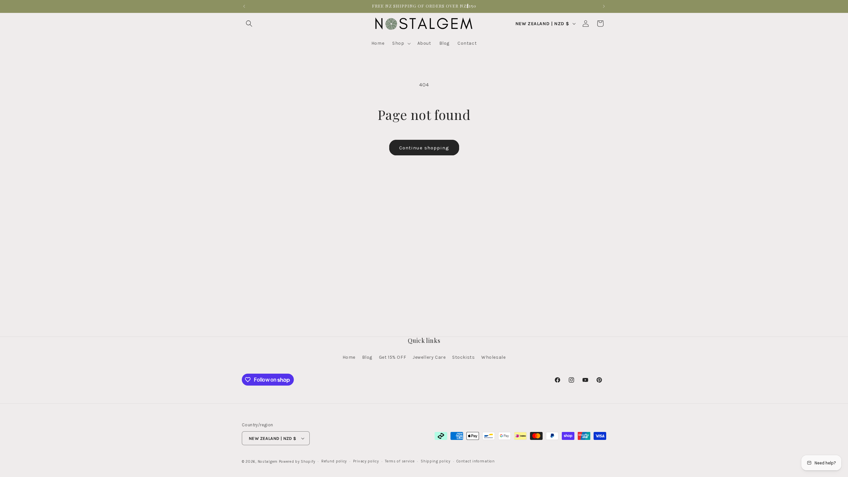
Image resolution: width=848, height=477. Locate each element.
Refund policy (334, 461)
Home (349, 357)
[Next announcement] (604, 6)
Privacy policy (366, 461)
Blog (367, 357)
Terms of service (399, 461)
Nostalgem (268, 461)
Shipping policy (435, 461)
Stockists (463, 357)
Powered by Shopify (297, 461)
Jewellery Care (429, 357)
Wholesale (493, 357)
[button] (249, 23)
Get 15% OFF (392, 357)
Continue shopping (424, 148)
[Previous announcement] (244, 6)
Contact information (475, 461)
